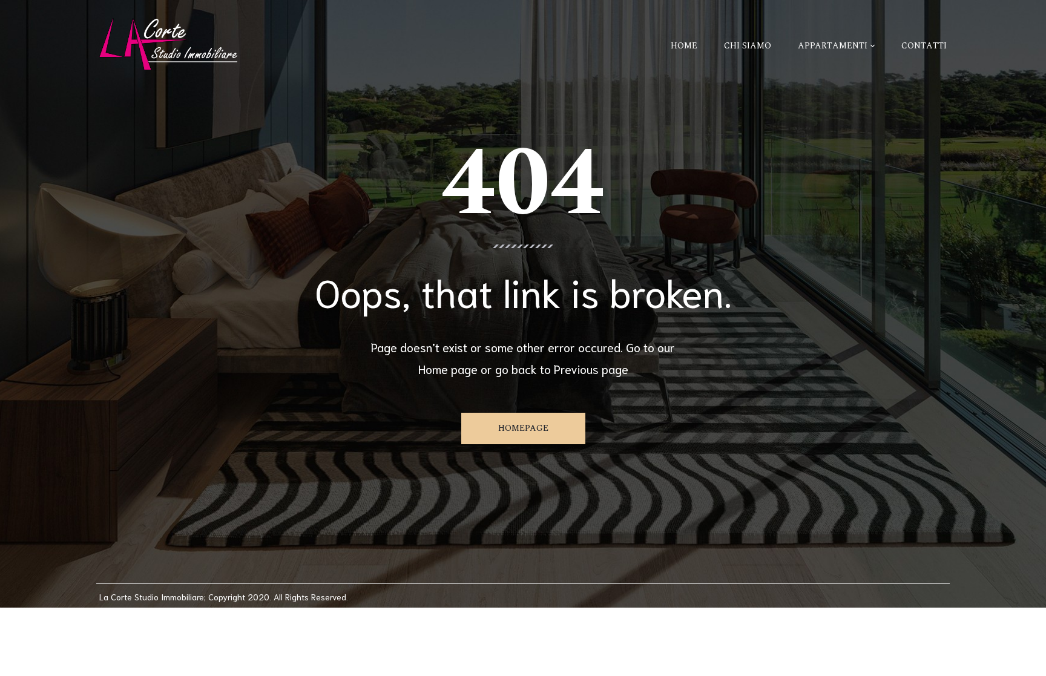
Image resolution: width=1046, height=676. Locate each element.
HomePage (523, 428)
